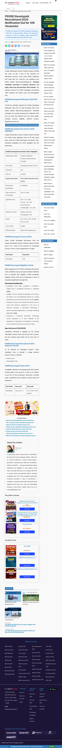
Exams (28, 3)
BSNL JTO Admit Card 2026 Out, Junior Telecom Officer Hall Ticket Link (49, 128)
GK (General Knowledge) (33, 714)
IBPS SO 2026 (8, 656)
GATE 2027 (49, 680)
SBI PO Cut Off (48, 267)
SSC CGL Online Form (49, 209)
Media (21, 702)
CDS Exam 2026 (36, 676)
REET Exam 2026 (50, 660)
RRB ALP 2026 (22, 677)
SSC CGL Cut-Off (49, 234)
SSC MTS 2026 (36, 659)
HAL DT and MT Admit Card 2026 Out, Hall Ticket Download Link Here (49, 114)
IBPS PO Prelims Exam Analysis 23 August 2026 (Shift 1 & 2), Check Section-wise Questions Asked (49, 54)
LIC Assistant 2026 (50, 673)
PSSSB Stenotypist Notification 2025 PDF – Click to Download (22, 125)
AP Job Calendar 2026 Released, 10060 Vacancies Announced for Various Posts (49, 87)
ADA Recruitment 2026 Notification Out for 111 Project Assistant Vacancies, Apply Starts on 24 (49, 173)
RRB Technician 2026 (24, 680)
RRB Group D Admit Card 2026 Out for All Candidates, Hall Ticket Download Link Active (49, 190)
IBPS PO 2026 (8, 646)
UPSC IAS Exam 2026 (37, 679)
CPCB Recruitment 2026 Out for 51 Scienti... (31, 603)
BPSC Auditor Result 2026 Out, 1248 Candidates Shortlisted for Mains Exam (49, 157)
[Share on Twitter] (19, 46)
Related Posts (9, 588)
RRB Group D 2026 (23, 660)
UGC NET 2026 (50, 653)
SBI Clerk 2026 (9, 663)
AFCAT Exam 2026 (37, 669)
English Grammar (32, 720)
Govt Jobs (35, 3)
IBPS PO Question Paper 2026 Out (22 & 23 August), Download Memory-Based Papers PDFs (49, 71)
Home (6, 11)
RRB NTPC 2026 (23, 656)
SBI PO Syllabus (49, 251)
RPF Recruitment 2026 (23, 665)
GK (50, 3)
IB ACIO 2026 (22, 646)
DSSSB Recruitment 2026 (51, 665)
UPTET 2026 (49, 650)
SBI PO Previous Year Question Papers (49, 261)
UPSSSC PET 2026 (50, 670)
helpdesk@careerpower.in (11, 709)
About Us (22, 692)
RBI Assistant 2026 (10, 674)
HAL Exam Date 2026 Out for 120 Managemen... (12, 618)
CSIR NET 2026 (50, 656)
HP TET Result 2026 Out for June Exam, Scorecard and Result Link (49, 101)
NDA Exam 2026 (36, 672)
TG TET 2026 (22, 653)
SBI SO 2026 (8, 667)
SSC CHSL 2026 (36, 656)
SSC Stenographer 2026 (37, 648)
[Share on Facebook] (15, 46)
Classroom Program (42, 695)
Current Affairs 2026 (33, 708)
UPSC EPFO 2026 (23, 650)
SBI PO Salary (48, 254)
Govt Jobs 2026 (32, 701)
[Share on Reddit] (12, 46)
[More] (56, 1)
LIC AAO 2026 (22, 670)
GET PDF (51, 746)
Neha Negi (8, 42)
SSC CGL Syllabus (49, 220)
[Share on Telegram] (9, 46)
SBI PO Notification (47, 246)
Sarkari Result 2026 (43, 701)
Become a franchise (22, 697)
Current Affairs (44, 3)
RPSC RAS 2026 (50, 677)
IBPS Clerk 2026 (9, 650)
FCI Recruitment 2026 (24, 673)
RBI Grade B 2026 (9, 670)
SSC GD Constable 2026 (37, 664)
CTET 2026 (49, 646)
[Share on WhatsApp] (6, 46)
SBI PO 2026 (8, 660)
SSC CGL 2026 (36, 652)
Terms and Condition (42, 708)
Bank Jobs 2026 (32, 695)
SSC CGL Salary (49, 230)
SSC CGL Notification (47, 215)
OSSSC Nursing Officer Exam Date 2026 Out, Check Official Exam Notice (49, 143)
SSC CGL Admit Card (49, 225)
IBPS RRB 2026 (9, 653)
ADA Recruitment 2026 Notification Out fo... (10, 603)
